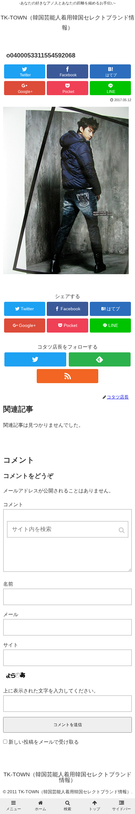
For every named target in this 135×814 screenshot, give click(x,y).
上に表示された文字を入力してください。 (51, 690)
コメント (13, 504)
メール (10, 614)
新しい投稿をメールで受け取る (43, 742)
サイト (10, 645)
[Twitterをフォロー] (35, 359)
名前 (8, 584)
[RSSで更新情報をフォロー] (68, 376)
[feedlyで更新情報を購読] (100, 359)
